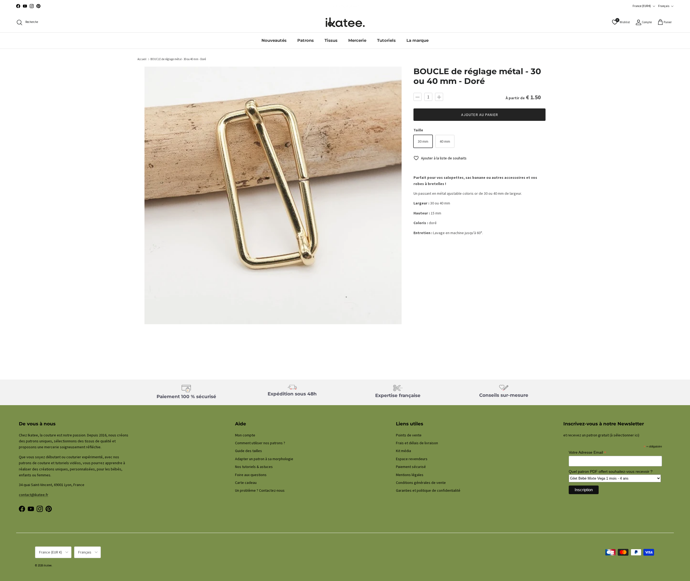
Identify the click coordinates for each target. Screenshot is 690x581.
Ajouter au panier (479, 114)
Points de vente (409, 435)
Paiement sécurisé (411, 466)
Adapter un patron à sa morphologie (264, 458)
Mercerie (357, 40)
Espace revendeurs (411, 458)
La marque (417, 40)
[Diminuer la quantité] (417, 97)
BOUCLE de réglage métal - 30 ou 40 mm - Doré (178, 59)
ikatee (47, 565)
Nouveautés (274, 40)
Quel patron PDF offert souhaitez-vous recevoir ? (611, 471)
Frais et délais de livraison (417, 442)
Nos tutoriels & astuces (254, 466)
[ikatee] (345, 22)
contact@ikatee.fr (33, 494)
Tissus (331, 40)
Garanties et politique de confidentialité (428, 490)
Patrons (305, 40)
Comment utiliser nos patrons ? (260, 442)
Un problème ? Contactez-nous (260, 490)
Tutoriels (386, 40)
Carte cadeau (246, 482)
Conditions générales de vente (421, 482)
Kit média (403, 450)
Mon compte (245, 435)
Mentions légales (409, 474)
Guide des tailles (248, 450)
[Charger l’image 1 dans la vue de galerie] (273, 195)
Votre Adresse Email (587, 452)
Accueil (141, 59)
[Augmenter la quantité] (439, 97)
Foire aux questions (251, 474)
